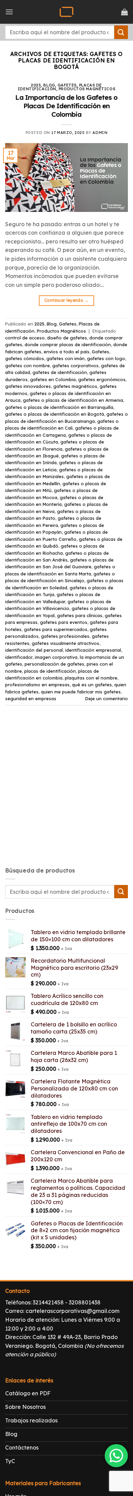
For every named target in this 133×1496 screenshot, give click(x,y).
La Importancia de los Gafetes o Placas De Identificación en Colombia (66, 105)
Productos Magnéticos (87, 88)
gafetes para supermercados (55, 629)
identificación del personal (34, 650)
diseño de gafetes (67, 337)
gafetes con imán (65, 358)
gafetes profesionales (65, 636)
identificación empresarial (93, 650)
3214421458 (48, 1302)
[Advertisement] (66, 792)
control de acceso (25, 337)
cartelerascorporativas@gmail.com (72, 1310)
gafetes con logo (106, 358)
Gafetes (67, 85)
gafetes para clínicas (79, 615)
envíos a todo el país (66, 351)
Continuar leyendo (66, 300)
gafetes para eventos (63, 622)
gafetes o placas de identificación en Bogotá (54, 414)
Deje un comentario (106, 698)
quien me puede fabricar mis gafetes (81, 691)
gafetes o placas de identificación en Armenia (73, 400)
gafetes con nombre (27, 365)
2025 (36, 85)
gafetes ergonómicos (101, 379)
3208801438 (85, 1302)
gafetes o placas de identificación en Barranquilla (59, 407)
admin (99, 132)
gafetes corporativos (75, 365)
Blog (49, 85)
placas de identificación (50, 671)
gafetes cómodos (24, 358)
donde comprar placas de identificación (68, 344)
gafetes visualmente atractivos (65, 643)
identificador (18, 657)
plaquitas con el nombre (91, 678)
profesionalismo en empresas (37, 684)
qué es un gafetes (92, 684)
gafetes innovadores (28, 386)
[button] (9, 11)
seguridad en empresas (30, 698)
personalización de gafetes (54, 664)
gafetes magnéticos (75, 386)
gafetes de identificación (59, 372)
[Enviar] (121, 32)
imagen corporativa (56, 657)
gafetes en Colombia (53, 379)
